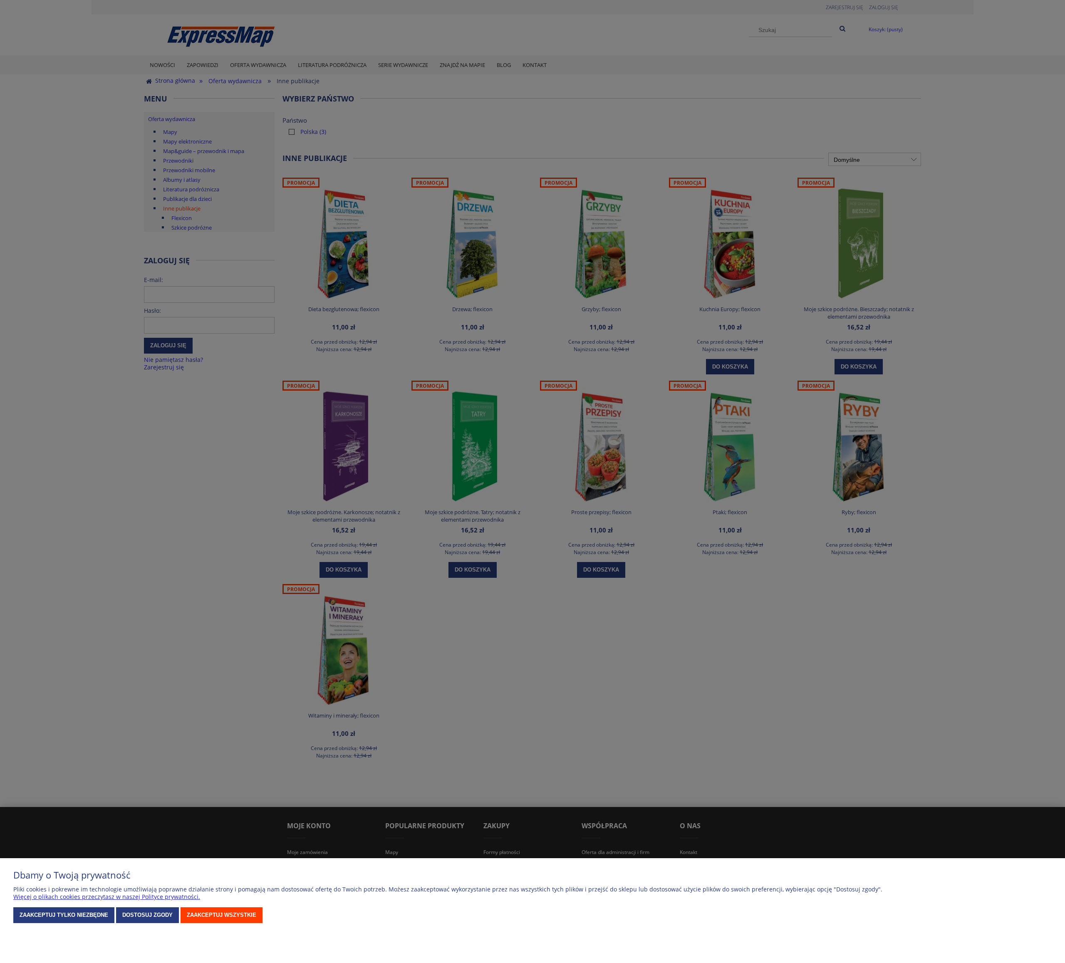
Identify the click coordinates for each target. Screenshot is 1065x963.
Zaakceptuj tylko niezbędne (64, 915)
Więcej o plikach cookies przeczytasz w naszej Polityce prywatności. (106, 897)
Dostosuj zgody (147, 915)
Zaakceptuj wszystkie (221, 915)
